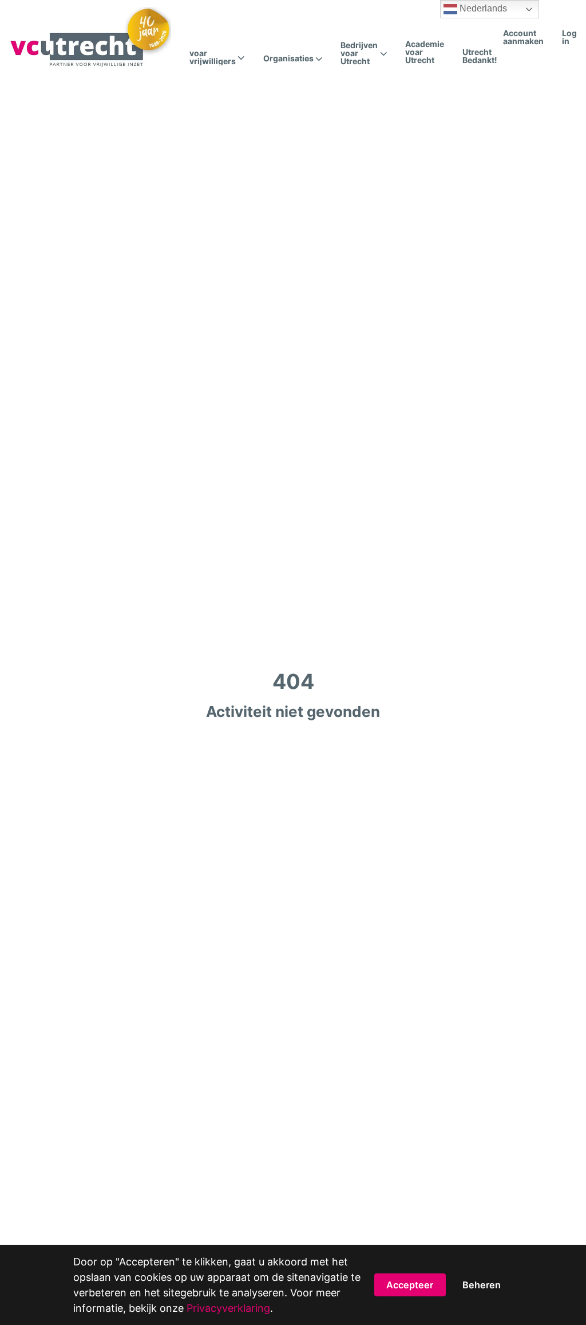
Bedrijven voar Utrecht (359, 53)
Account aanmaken (523, 37)
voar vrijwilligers (212, 57)
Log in (569, 37)
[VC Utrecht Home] (90, 37)
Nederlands (482, 8)
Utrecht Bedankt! (479, 56)
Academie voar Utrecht (424, 52)
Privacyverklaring (228, 1308)
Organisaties (288, 58)
